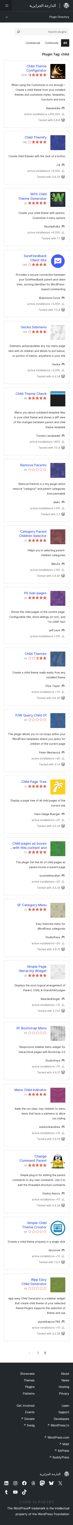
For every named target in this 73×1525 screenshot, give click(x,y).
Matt (64, 1444)
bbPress (61, 1450)
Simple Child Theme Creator (34, 1225)
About (65, 1373)
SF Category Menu (32, 905)
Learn (65, 1405)
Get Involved (26, 1405)
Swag (29, 1425)
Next (29, 1352)
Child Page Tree (34, 782)
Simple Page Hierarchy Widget (33, 969)
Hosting (64, 1387)
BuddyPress (59, 1457)
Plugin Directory (59, 16)
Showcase (27, 1373)
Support (63, 1412)
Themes (29, 1380)
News (65, 1380)
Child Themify (36, 137)
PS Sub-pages (35, 593)
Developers (61, 1419)
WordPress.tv (58, 1425)
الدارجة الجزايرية (50, 1474)
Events (30, 1412)
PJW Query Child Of (31, 715)
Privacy (64, 1393)
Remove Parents (33, 465)
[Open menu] (6, 5)
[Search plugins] (18, 32)
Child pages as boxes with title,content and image (29, 845)
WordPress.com (56, 1437)
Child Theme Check (31, 394)
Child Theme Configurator (36, 68)
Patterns (29, 1393)
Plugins (30, 1387)
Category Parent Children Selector (33, 534)
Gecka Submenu (34, 327)
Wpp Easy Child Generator (34, 1282)
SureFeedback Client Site (35, 258)
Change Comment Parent (33, 1158)
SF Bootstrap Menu (31, 1028)
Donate (28, 1419)
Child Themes (36, 654)
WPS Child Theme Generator (32, 196)
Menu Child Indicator (30, 1090)
